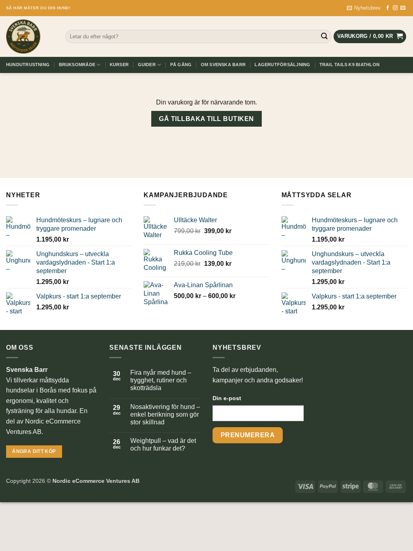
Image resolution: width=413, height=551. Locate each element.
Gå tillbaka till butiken (206, 118)
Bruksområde (77, 64)
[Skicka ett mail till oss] (402, 8)
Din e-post (227, 398)
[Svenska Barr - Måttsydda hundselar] (29, 36)
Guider (147, 64)
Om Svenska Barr (223, 64)
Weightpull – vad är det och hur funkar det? (163, 444)
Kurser (119, 64)
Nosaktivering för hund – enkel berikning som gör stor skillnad (165, 414)
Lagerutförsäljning (282, 64)
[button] (364, 8)
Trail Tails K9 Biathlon (349, 64)
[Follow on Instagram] (395, 8)
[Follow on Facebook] (387, 8)
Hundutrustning (28, 64)
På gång (181, 64)
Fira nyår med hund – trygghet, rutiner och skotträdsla (160, 380)
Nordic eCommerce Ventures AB (96, 481)
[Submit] (324, 37)
